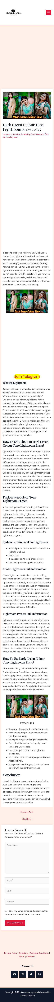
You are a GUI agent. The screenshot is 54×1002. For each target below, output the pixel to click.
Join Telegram (27, 376)
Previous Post (27, 812)
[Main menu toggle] (48, 12)
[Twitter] (31, 974)
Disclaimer (23, 953)
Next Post (26, 819)
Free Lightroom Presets (33, 134)
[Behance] (22, 974)
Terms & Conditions (39, 953)
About (22, 956)
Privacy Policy (10, 953)
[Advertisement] (27, 60)
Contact (30, 956)
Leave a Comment (11, 134)
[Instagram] (39, 974)
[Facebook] (14, 974)
